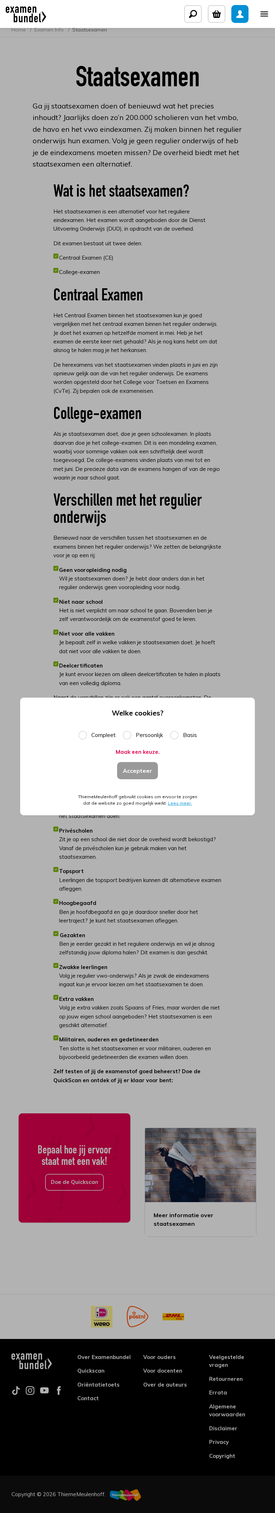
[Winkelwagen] (217, 14)
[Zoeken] (193, 14)
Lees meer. (180, 803)
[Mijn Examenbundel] (240, 14)
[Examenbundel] (26, 14)
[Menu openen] (264, 14)
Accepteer (137, 770)
